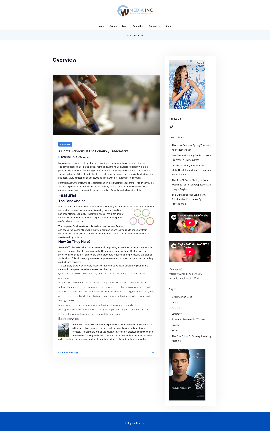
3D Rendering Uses (182, 296)
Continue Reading (68, 353)
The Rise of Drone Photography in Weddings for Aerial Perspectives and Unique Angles (191, 185)
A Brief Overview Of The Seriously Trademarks (93, 151)
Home (101, 26)
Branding (65, 144)
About (169, 26)
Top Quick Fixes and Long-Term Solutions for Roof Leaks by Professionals (189, 199)
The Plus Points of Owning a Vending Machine (191, 338)
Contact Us (154, 26)
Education (138, 26)
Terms (175, 330)
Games (113, 26)
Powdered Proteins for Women (188, 319)
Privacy (175, 325)
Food (124, 26)
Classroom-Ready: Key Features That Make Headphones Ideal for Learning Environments (192, 170)
